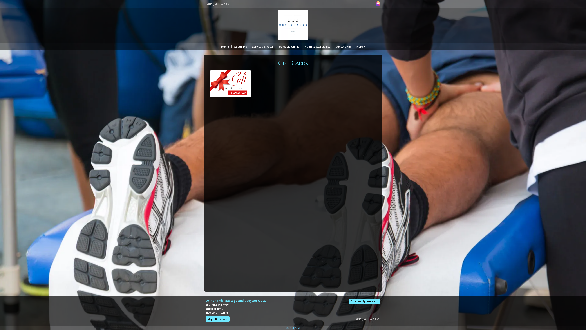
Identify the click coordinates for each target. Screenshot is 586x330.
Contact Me (343, 46)
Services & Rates (263, 46)
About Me (240, 46)
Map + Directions (218, 319)
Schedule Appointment (364, 301)
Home (225, 46)
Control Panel (293, 327)
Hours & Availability (317, 46)
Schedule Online (289, 46)
